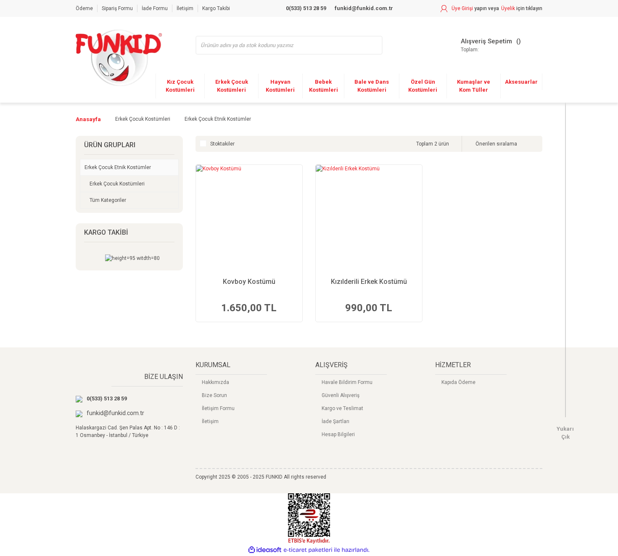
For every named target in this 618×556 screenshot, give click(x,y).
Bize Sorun (214, 395)
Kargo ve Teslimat (342, 408)
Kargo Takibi (216, 8)
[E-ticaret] (308, 550)
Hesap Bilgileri (338, 434)
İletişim (185, 8)
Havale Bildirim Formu (347, 382)
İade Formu (155, 8)
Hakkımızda (215, 382)
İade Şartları (335, 421)
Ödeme (84, 8)
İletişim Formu (218, 408)
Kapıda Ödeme (458, 382)
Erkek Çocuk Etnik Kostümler (218, 119)
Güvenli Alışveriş (340, 395)
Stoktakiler (222, 144)
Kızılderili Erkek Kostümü (369, 282)
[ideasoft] (265, 550)
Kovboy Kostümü (249, 282)
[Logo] (119, 57)
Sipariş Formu (117, 8)
